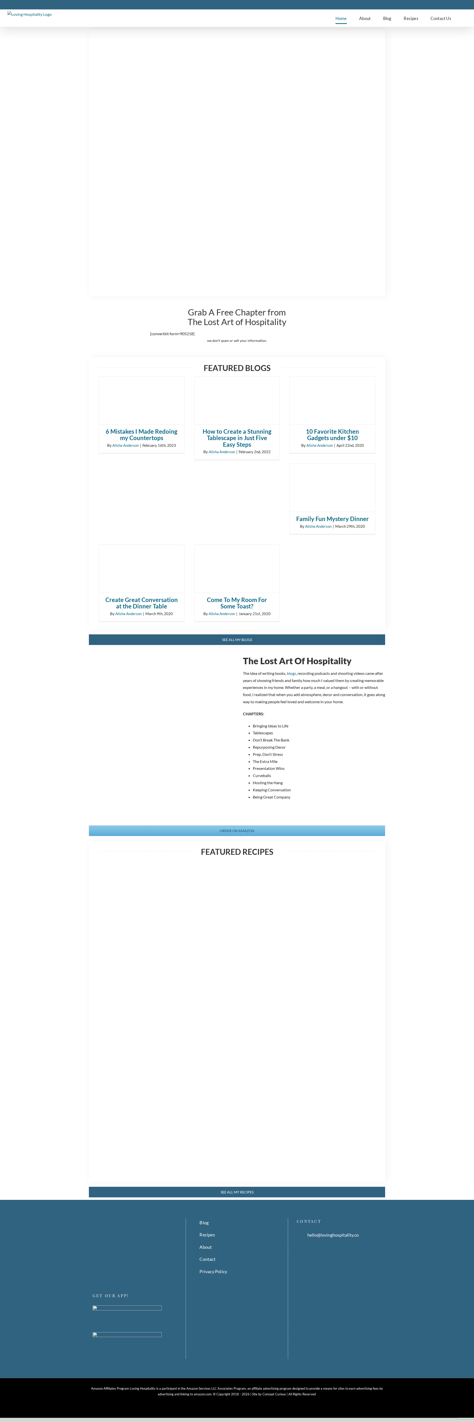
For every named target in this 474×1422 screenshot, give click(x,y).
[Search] (465, 18)
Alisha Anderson (125, 445)
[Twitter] (115, 1274)
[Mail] (122, 1274)
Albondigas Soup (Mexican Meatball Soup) (236, 1130)
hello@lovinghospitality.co (333, 1235)
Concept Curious (274, 1394)
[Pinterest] (108, 1274)
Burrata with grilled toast (330, 1018)
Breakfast (113, 1133)
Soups (239, 924)
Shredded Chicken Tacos (328, 917)
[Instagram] (101, 1274)
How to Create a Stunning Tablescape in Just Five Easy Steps (237, 438)
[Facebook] (94, 1274)
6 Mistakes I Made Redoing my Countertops (141, 434)
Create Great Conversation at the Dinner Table (141, 603)
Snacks (357, 1025)
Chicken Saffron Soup (229, 917)
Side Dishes (340, 1025)
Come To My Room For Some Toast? (237, 603)
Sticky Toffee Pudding (134, 917)
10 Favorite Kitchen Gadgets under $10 (332, 434)
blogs (291, 673)
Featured (128, 924)
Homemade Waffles (131, 1126)
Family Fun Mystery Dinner (332, 518)
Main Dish (225, 924)
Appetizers (305, 1025)
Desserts (112, 924)
